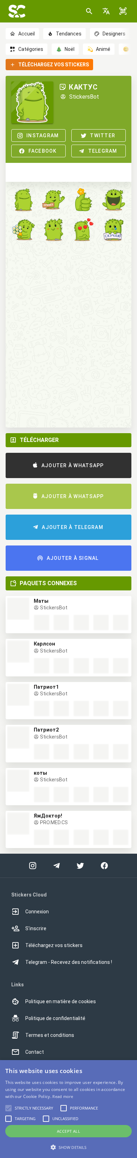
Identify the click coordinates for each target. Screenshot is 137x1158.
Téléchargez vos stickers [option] (54, 945)
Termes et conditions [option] (49, 1035)
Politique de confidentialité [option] (55, 1018)
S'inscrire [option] (35, 928)
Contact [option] (34, 1052)
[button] (106, 11)
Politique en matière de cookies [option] (60, 1001)
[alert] (68, 1109)
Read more (62, 1096)
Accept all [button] (68, 1131)
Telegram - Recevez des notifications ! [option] (68, 962)
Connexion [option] (37, 911)
